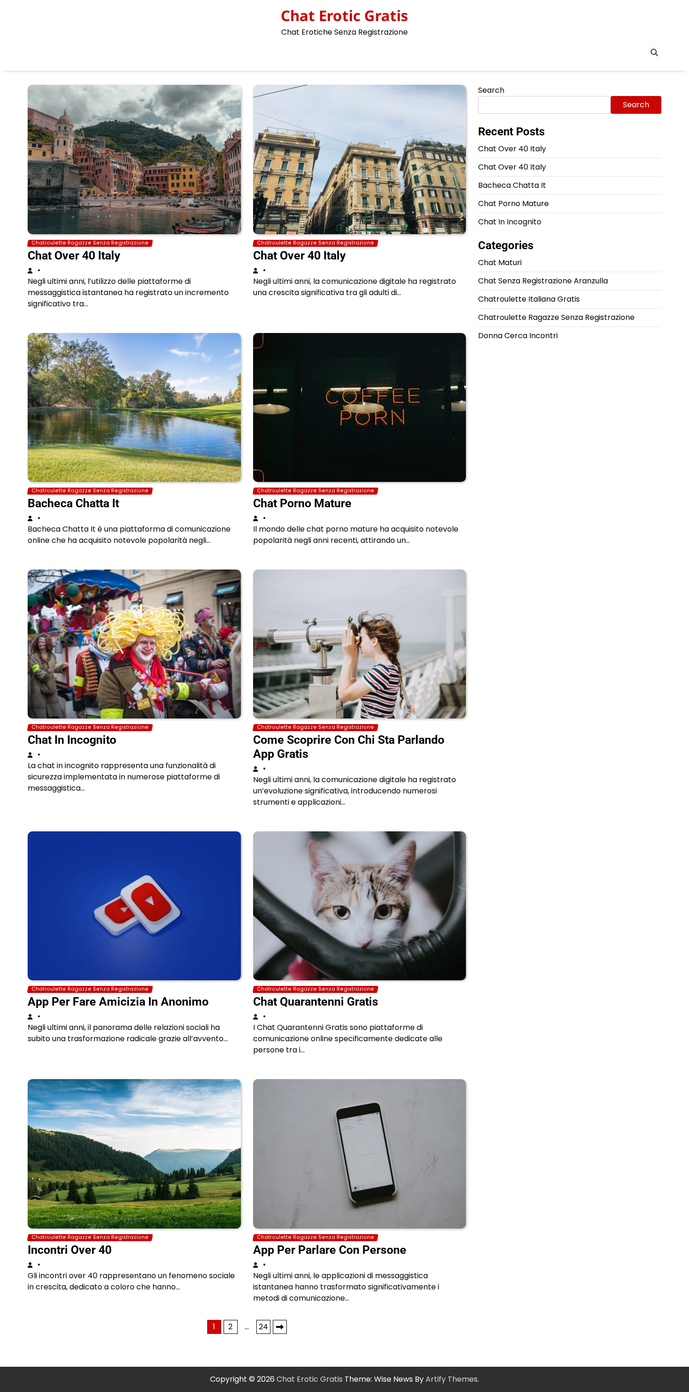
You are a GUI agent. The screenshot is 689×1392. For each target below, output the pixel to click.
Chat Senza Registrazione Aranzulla (543, 280)
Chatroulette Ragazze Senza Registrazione (90, 243)
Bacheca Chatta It (73, 503)
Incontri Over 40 (70, 1250)
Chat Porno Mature (302, 503)
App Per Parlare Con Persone (329, 1250)
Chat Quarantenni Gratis (315, 1001)
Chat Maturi (500, 262)
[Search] (654, 52)
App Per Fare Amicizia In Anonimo (118, 1001)
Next (280, 1327)
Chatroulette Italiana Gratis (529, 299)
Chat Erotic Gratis (344, 15)
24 (263, 1326)
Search (491, 90)
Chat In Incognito (72, 740)
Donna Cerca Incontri (518, 335)
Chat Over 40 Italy (74, 255)
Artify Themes (452, 1379)
